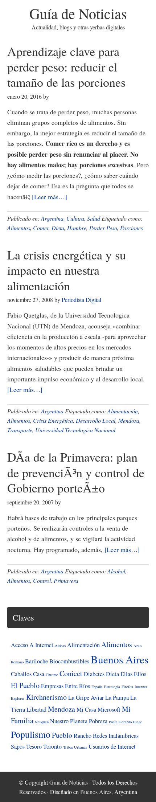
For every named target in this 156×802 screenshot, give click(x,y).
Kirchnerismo (46, 697)
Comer (41, 228)
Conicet (70, 673)
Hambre (76, 228)
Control (42, 580)
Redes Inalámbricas (116, 736)
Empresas (52, 686)
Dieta (58, 228)
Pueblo (62, 735)
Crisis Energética (53, 420)
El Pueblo (25, 685)
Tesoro (34, 746)
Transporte (19, 430)
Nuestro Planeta (68, 721)
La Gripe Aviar (86, 697)
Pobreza (98, 721)
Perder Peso (103, 228)
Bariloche (36, 661)
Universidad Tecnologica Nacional (75, 430)
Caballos (21, 674)
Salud (93, 218)
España (97, 686)
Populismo (30, 734)
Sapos (18, 746)
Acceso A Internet (32, 645)
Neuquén (42, 721)
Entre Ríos (77, 686)
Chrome (52, 674)
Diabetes (94, 674)
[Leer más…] (49, 196)
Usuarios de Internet (112, 746)
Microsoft (109, 709)
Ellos (140, 674)
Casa (38, 674)
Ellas (126, 674)
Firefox (127, 686)
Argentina (52, 218)
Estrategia (112, 686)
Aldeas (60, 645)
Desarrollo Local (95, 420)
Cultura (75, 218)
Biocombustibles (69, 661)
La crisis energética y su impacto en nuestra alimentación (66, 270)
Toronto (52, 746)
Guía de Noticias (78, 13)
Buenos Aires (119, 659)
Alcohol (116, 571)
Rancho (82, 736)
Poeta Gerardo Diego (125, 721)
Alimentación (122, 411)
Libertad (36, 709)
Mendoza (128, 420)
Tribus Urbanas (75, 747)
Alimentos (18, 228)
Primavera (66, 580)
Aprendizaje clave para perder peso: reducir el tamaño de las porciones (66, 66)
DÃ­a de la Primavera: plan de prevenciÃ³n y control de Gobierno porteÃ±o (75, 472)
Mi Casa (86, 709)
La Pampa (117, 697)
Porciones (131, 228)
